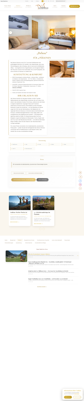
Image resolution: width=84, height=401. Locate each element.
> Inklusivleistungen (18, 173)
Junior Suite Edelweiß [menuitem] (57, 240)
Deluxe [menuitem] (19, 240)
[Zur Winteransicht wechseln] (80, 172)
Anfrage (37, 1)
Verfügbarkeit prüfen (23, 179)
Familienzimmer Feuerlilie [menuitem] (43, 240)
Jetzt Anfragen (43, 179)
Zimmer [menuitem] (18, 6)
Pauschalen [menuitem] (67, 240)
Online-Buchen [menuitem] (28, 242)
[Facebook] (80, 180)
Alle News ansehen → (42, 286)
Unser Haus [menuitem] (7, 6)
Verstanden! (68, 397)
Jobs (32, 1)
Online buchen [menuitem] (75, 6)
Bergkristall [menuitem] (12, 240)
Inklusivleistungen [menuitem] (9, 242)
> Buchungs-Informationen (35, 173)
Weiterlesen (76, 393)
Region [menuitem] (63, 6)
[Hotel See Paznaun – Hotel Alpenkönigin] (42, 6)
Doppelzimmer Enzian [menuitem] (29, 240)
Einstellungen (77, 397)
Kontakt (26, 1)
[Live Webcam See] (80, 188)
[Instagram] (80, 184)
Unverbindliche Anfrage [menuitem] (40, 242)
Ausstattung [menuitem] (19, 242)
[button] (10, 32)
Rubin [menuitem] (6, 240)
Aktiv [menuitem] (54, 6)
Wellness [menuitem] (28, 6)
